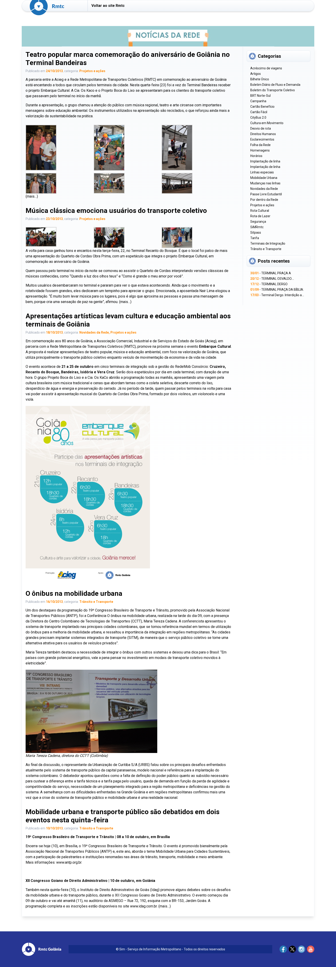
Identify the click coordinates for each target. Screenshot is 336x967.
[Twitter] (292, 949)
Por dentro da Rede (264, 199)
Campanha (258, 101)
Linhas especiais (262, 172)
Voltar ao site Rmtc (108, 5)
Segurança (258, 221)
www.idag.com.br (143, 906)
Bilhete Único (259, 79)
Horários (256, 156)
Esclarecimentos (262, 139)
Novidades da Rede (94, 332)
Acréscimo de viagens (266, 68)
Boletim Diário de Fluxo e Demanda (275, 84)
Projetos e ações (92, 71)
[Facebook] (283, 949)
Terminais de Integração (267, 243)
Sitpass (255, 232)
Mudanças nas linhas (265, 183)
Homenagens (260, 150)
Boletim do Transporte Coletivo (272, 90)
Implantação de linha (265, 161)
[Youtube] (310, 949)
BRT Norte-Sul (260, 95)
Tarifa (254, 238)
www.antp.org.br (68, 862)
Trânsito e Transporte (96, 602)
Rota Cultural (259, 210)
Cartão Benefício (262, 106)
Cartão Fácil (258, 112)
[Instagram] (301, 949)
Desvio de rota (260, 128)
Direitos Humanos (263, 134)
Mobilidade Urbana (263, 178)
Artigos (255, 74)
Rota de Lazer (260, 216)
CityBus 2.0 (258, 117)
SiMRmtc (257, 227)
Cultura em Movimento (266, 123)
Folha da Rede (260, 145)
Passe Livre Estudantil (266, 194)
